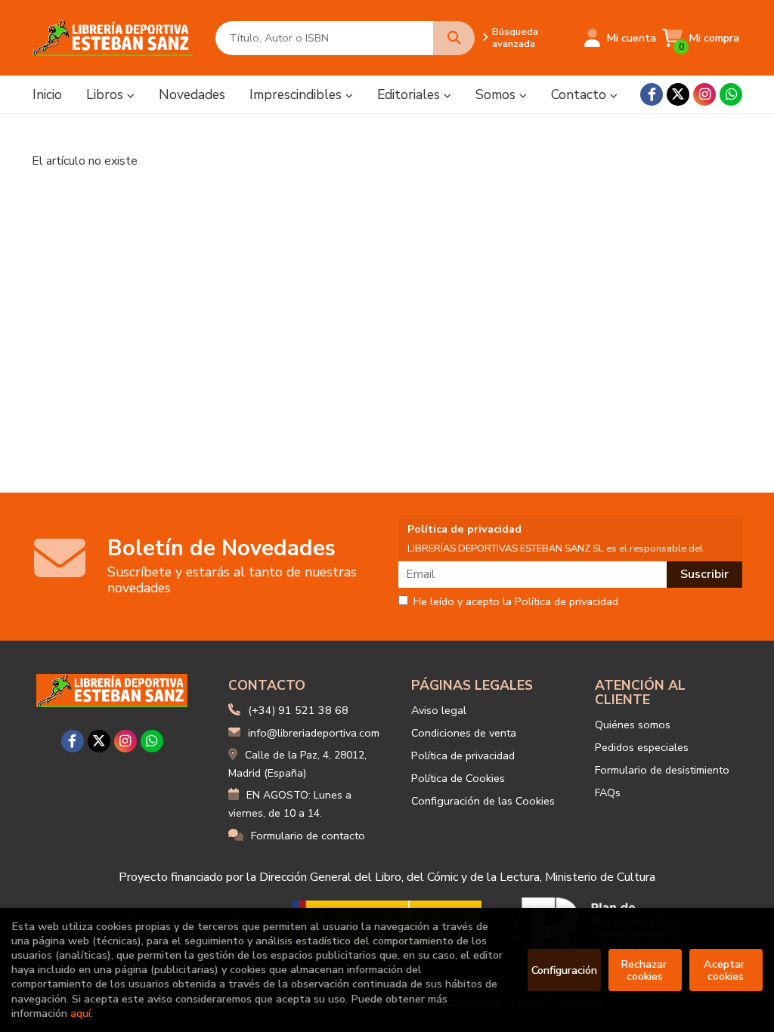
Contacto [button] (580, 94)
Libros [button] (106, 94)
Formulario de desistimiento (662, 769)
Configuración (564, 970)
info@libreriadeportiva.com (313, 732)
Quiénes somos (632, 724)
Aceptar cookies (726, 970)
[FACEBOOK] (651, 94)
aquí (80, 1013)
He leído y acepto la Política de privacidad (515, 602)
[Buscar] (454, 38)
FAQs (608, 792)
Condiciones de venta (463, 732)
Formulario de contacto (308, 835)
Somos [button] (497, 94)
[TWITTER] (678, 94)
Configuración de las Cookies (483, 800)
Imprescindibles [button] (297, 94)
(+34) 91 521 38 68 (298, 710)
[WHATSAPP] (731, 94)
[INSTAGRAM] (704, 94)
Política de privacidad (463, 755)
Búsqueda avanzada (515, 38)
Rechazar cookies (645, 970)
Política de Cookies (458, 778)
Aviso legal (438, 710)
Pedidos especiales (642, 747)
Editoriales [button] (410, 94)
